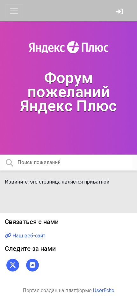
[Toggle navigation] (14, 10)
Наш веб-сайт (28, 236)
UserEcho (103, 290)
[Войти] (120, 12)
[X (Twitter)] (13, 265)
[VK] (32, 265)
